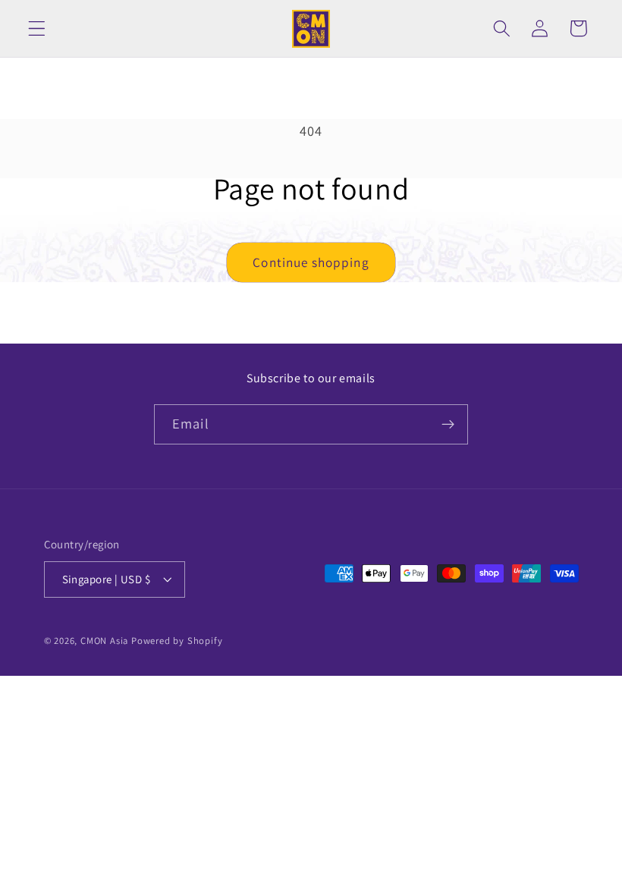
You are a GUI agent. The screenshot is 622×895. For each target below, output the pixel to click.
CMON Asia (104, 640)
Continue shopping (311, 262)
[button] (36, 28)
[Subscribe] (448, 424)
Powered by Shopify (177, 640)
